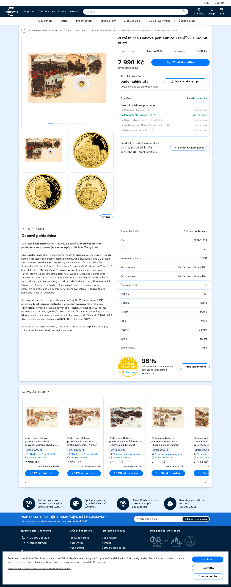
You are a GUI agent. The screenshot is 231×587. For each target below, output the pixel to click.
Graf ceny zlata (46, 11)
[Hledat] (184, 12)
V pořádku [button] (207, 559)
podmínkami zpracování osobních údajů (68, 521)
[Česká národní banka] (159, 541)
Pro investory (84, 21)
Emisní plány (108, 21)
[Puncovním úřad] (176, 541)
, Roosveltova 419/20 (144, 120)
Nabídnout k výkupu (187, 81)
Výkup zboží (28, 11)
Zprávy (62, 11)
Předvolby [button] (208, 568)
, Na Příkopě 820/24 (140, 115)
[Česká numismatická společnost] (190, 541)
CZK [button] (206, 3)
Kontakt (73, 11)
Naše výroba (76, 543)
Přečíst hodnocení (195, 366)
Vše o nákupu (109, 538)
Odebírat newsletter (195, 519)
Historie (80, 30)
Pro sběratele (44, 21)
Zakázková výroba (159, 21)
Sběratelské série (61, 30)
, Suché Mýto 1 (138, 130)
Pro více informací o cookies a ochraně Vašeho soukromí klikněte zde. (39, 568)
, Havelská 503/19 (139, 110)
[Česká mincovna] (11, 11)
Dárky (64, 21)
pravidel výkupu (149, 86)
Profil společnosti (79, 538)
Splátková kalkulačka (191, 147)
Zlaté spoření (132, 21)
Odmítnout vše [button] (207, 576)
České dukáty (187, 21)
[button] (220, 3)
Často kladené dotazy (114, 548)
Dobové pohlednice (101, 30)
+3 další (106, 216)
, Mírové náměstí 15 (147, 125)
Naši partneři (77, 548)
